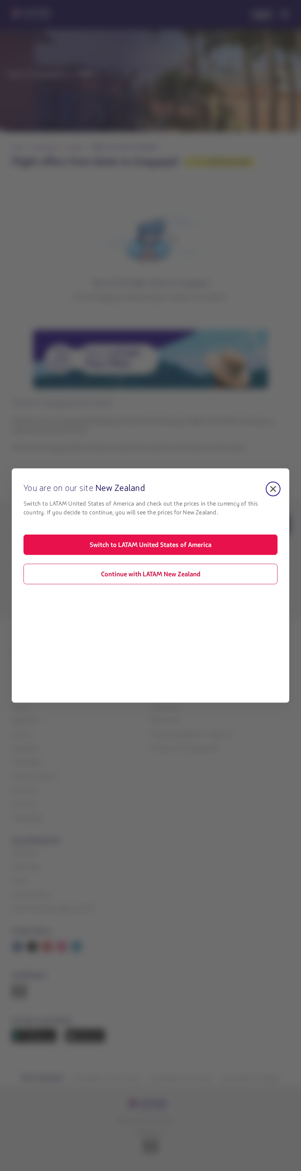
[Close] (273, 489)
